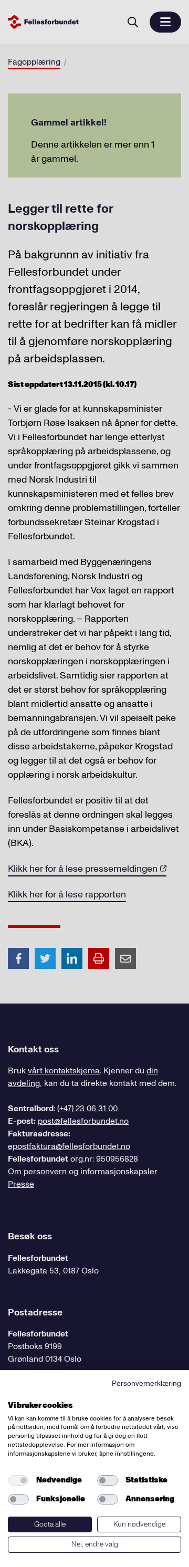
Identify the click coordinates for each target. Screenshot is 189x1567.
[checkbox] (18, 1480)
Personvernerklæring (146, 1383)
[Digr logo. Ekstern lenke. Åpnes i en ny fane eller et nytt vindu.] (15, 1393)
